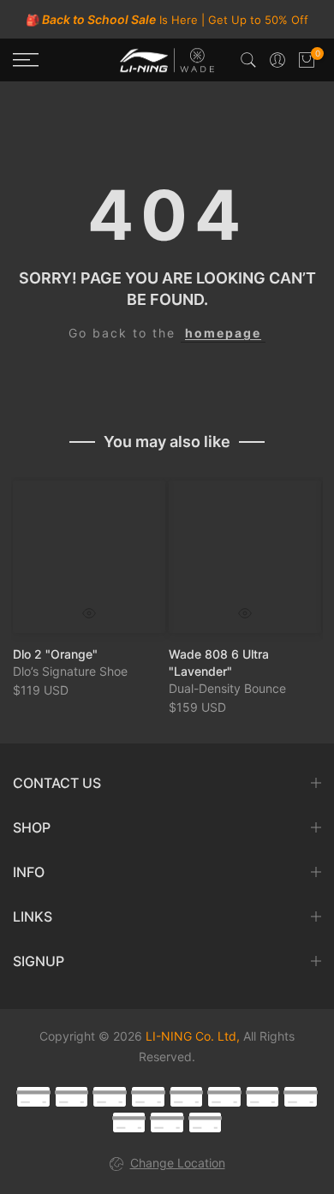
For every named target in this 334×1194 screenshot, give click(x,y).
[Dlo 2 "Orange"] (89, 557)
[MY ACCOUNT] (277, 60)
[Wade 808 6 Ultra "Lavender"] (245, 557)
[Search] (248, 60)
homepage (223, 332)
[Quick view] (89, 613)
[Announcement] (167, 19)
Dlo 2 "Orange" (55, 654)
